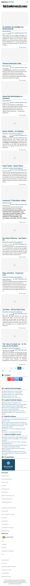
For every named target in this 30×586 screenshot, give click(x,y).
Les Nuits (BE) (5, 511)
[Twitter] (17, 379)
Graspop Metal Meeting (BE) (9, 507)
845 (15, 368)
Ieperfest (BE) (5, 482)
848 (3, 371)
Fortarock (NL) (5, 489)
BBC (5, 33)
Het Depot (4, 563)
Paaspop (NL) (5, 521)
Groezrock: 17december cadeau (14, 200)
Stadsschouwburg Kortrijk (9, 566)
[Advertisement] (15, 384)
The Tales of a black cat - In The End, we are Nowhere (14, 345)
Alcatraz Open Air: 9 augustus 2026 (12, 402)
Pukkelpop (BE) (5, 475)
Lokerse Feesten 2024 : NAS (10, 396)
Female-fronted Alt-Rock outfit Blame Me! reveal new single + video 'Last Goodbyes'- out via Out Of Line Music (14, 439)
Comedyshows (5, 560)
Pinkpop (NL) (5, 492)
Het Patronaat (5, 573)
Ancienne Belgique (6, 576)
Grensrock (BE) (5, 530)
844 (11, 368)
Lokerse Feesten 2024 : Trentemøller (12, 392)
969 (10, 371)
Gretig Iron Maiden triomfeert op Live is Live (14, 410)
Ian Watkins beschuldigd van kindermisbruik (13, 28)
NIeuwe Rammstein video (11, 63)
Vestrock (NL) (5, 524)
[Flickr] (13, 379)
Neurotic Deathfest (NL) (8, 495)
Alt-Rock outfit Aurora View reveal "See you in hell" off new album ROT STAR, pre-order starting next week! (14, 453)
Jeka (3, 541)
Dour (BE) (4, 517)
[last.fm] (9, 379)
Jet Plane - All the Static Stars (13, 309)
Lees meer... (23, 47)
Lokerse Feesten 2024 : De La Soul (11, 397)
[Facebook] (21, 379)
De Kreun (4, 547)
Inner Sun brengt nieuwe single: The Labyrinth (14, 422)
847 (23, 368)
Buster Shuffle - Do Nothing (12, 131)
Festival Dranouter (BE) (8, 514)
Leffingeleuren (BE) (6, 502)
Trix (3, 554)
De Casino (4, 544)
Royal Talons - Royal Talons (12, 166)
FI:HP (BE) (4, 485)
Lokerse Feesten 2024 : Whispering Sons (13, 394)
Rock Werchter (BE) (7, 479)
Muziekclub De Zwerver (8, 551)
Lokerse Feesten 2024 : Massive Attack (12, 391)
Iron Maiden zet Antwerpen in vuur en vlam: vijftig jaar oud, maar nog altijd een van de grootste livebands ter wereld (15, 425)
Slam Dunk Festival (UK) (7, 527)
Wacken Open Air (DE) (7, 498)
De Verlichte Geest (6, 569)
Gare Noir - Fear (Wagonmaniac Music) (12, 432)
